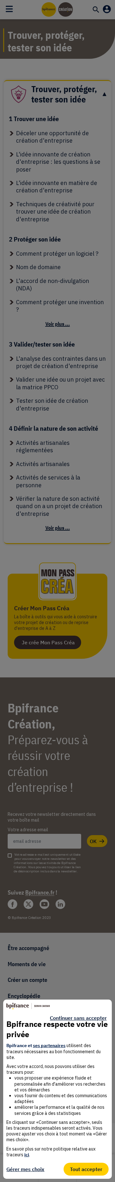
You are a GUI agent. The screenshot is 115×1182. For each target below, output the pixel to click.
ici (26, 1155)
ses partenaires (49, 1045)
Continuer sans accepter (78, 1018)
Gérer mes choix (25, 1169)
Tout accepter (86, 1169)
